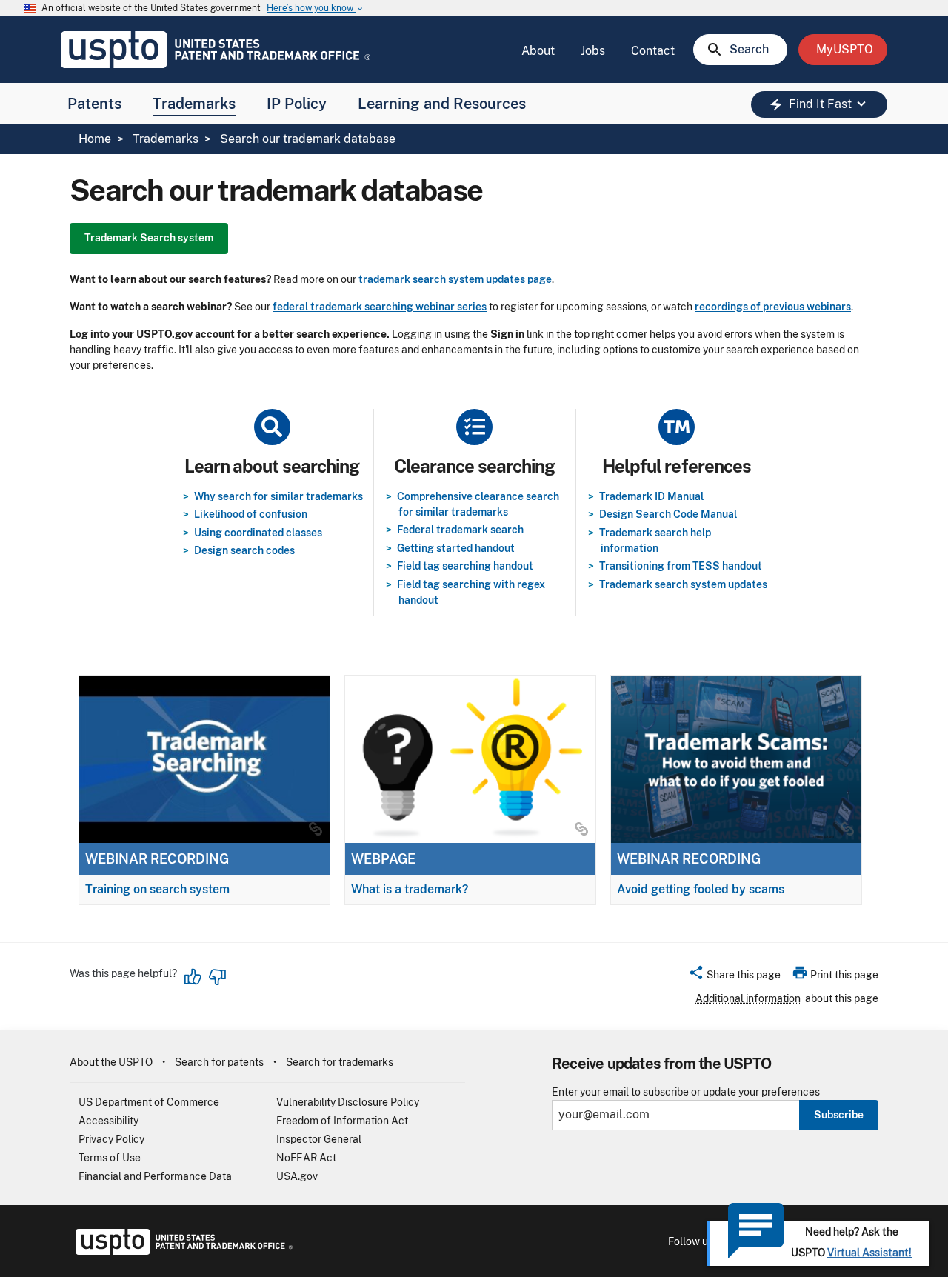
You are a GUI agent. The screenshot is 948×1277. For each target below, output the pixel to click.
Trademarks (194, 104)
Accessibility (108, 1121)
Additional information (748, 998)
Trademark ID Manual (651, 496)
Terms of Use (110, 1158)
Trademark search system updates (683, 584)
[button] (734, 977)
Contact (653, 51)
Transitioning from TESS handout (680, 566)
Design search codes (244, 550)
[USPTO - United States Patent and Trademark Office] (181, 1251)
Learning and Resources (442, 104)
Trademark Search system (148, 238)
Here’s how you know (315, 8)
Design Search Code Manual (668, 514)
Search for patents (219, 1062)
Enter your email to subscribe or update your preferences (686, 1092)
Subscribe (839, 1115)
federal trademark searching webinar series (380, 307)
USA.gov (297, 1176)
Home (95, 139)
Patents (94, 104)
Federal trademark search (460, 530)
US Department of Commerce (149, 1102)
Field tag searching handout (465, 566)
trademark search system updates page (455, 279)
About (538, 51)
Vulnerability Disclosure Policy (347, 1102)
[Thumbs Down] (217, 977)
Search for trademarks (339, 1062)
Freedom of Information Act (342, 1121)
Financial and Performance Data (155, 1176)
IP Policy (297, 104)
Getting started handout (456, 548)
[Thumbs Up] (193, 977)
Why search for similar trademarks (278, 496)
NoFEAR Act (306, 1158)
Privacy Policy (111, 1139)
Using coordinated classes (258, 533)
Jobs (593, 51)
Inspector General (318, 1139)
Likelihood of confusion (250, 514)
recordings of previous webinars (773, 307)
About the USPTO (111, 1062)
